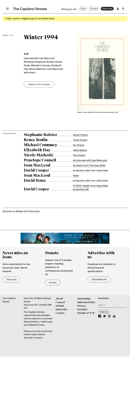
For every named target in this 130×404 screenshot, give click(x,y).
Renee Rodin (35, 140)
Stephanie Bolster (40, 135)
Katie (76, 175)
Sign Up (104, 312)
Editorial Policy (86, 302)
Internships (84, 299)
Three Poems (80, 140)
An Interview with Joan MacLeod (90, 160)
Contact (60, 302)
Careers (60, 313)
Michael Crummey (40, 145)
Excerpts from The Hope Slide (89, 165)
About (59, 299)
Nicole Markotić (39, 155)
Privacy (81, 306)
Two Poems (79, 155)
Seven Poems (80, 135)
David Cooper (36, 171)
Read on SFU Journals (39, 84)
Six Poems (78, 145)
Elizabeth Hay (37, 150)
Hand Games (80, 150)
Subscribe (107, 9)
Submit (60, 306)
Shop (83, 9)
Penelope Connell (40, 160)
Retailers (82, 309)
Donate (94, 9)
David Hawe (35, 181)
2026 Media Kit (99, 280)
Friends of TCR (85, 313)
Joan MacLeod (37, 165)
